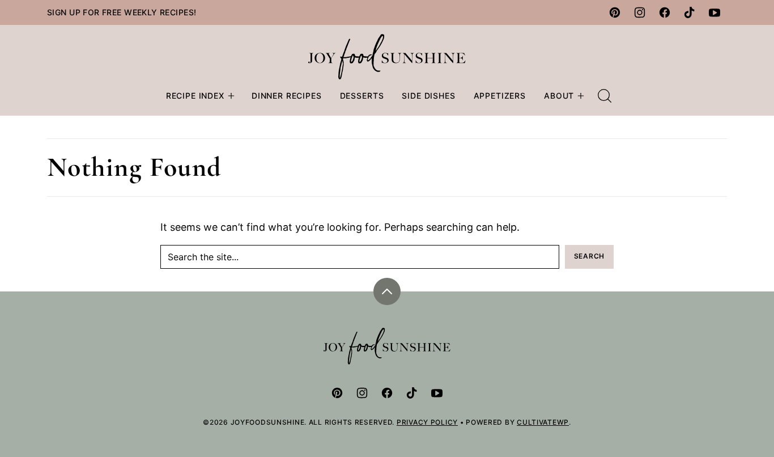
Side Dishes (428, 95)
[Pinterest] (614, 12)
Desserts (362, 95)
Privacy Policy (427, 422)
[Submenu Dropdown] (231, 95)
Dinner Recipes (287, 95)
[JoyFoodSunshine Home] (387, 56)
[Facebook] (664, 12)
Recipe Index (195, 95)
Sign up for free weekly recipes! (121, 12)
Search (589, 256)
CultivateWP (543, 422)
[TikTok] (689, 12)
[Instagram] (639, 12)
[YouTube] (714, 12)
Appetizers (500, 95)
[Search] (604, 95)
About (559, 95)
